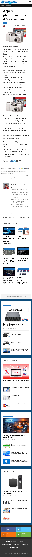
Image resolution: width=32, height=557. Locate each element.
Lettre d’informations (15, 547)
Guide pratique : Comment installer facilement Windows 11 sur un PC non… (19, 350)
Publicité (16, 544)
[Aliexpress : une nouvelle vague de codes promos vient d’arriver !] (6, 518)
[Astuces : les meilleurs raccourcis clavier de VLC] (16, 425)
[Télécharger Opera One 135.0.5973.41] (16, 371)
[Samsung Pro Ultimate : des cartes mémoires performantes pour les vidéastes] (23, 271)
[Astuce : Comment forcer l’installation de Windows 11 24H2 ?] (6, 453)
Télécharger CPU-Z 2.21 (17, 395)
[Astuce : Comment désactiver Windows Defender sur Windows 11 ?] (6, 461)
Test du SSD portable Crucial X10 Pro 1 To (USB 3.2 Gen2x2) (20, 333)
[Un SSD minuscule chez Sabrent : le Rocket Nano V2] (23, 231)
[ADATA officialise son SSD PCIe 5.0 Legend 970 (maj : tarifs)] (23, 251)
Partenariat (25, 544)
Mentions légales (6, 544)
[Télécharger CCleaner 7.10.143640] (6, 405)
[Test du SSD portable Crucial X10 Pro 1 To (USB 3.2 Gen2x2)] (6, 334)
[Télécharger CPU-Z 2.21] (6, 397)
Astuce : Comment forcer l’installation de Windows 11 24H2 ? (19, 452)
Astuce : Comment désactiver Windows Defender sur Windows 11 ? (19, 461)
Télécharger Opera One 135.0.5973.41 (16, 380)
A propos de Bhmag (11, 541)
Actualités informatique (9, 228)
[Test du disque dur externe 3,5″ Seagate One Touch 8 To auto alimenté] (16, 314)
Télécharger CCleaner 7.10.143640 (19, 403)
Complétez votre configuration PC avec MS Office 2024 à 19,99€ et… (19, 509)
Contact (21, 541)
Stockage (5, 23)
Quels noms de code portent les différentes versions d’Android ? (18, 444)
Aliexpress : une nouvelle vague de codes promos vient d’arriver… (19, 517)
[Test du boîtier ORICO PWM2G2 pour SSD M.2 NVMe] (6, 342)
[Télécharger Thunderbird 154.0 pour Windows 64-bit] (6, 389)
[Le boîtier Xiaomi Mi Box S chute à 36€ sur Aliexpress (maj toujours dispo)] (16, 482)
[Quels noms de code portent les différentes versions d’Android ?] (6, 445)
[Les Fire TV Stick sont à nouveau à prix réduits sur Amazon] (6, 502)
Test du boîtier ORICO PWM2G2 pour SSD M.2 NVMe (19, 341)
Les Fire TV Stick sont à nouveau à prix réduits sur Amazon (19, 501)
